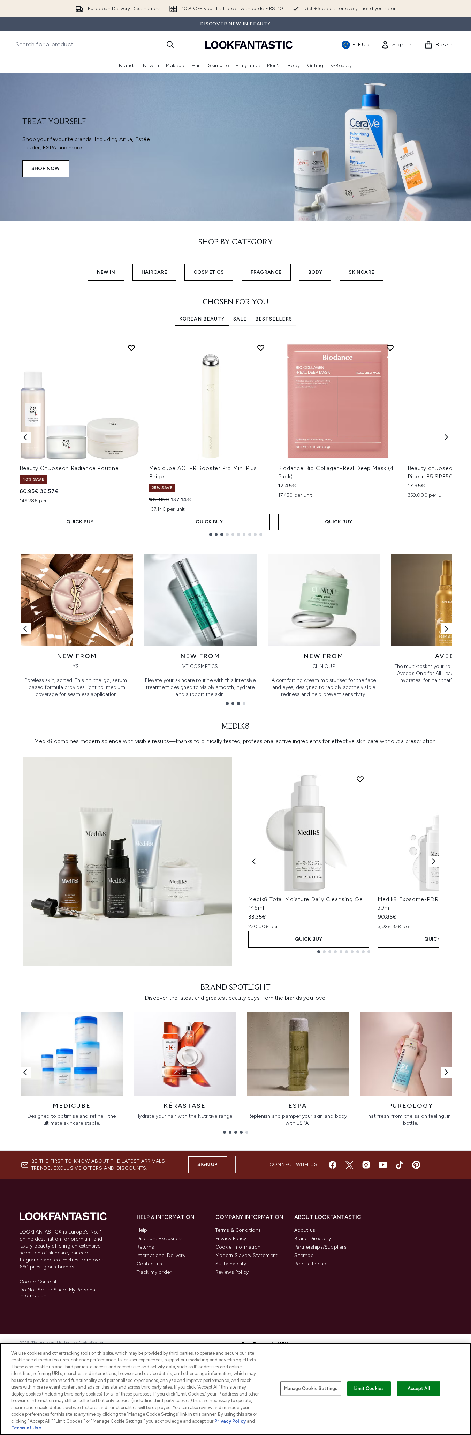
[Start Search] (170, 44)
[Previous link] (25, 628)
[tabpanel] (236, 437)
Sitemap (304, 1255)
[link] (397, 45)
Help (142, 1230)
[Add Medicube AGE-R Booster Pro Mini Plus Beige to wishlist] (260, 347)
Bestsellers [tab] (273, 319)
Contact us (149, 1264)
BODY (315, 272)
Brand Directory (312, 1239)
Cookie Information (238, 1247)
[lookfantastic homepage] (249, 44)
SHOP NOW (45, 168)
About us (305, 1230)
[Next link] (446, 628)
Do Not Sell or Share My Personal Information (58, 1292)
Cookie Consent (38, 1282)
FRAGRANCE (266, 272)
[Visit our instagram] (366, 1164)
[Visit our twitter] (349, 1164)
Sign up (207, 1165)
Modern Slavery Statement (246, 1255)
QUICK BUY (80, 522)
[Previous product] (253, 861)
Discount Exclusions (160, 1239)
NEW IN (106, 272)
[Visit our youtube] (382, 1164)
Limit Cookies (369, 1388)
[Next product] (433, 861)
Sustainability (230, 1264)
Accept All (419, 1388)
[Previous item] (25, 437)
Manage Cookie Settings (310, 1388)
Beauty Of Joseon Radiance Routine (69, 468)
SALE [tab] (240, 319)
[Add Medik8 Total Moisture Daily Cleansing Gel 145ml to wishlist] (360, 779)
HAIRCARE (154, 272)
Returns (145, 1247)
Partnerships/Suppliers (320, 1247)
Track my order (154, 1272)
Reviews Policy (232, 1272)
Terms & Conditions (238, 1230)
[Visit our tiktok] (399, 1164)
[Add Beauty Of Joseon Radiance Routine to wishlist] (131, 347)
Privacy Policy (230, 1239)
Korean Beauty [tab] (202, 319)
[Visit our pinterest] (416, 1164)
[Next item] (446, 437)
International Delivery (161, 1255)
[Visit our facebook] (332, 1164)
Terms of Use (26, 1427)
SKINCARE (361, 272)
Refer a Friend (310, 1264)
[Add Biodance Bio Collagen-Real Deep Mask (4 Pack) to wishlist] (390, 347)
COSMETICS (208, 272)
